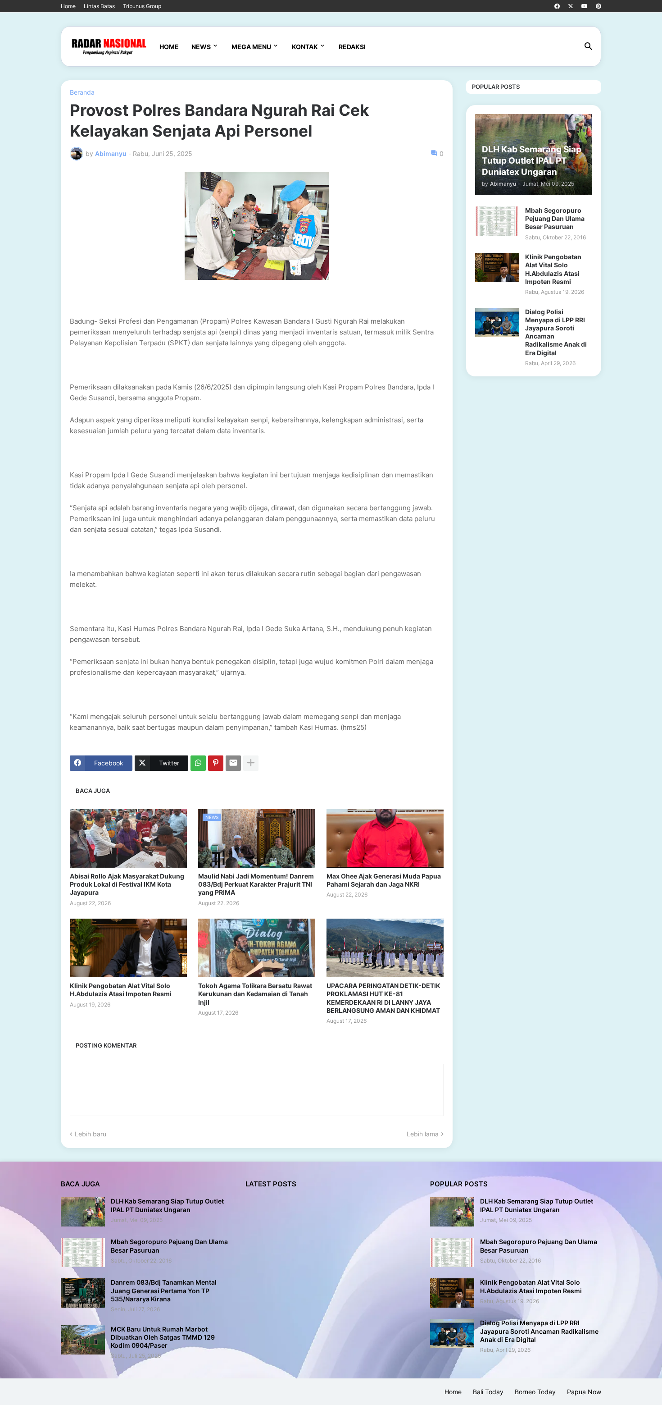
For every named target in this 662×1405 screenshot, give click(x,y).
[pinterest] (598, 6)
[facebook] (557, 6)
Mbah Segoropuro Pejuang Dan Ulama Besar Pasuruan (555, 218)
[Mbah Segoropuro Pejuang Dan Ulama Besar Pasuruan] (497, 221)
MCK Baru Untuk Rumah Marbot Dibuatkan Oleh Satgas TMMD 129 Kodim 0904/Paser (163, 1337)
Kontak (305, 46)
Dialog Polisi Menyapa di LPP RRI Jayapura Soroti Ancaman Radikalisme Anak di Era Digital (556, 332)
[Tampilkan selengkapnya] (250, 763)
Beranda (82, 92)
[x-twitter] (570, 6)
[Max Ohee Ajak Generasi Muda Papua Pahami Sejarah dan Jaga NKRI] (385, 838)
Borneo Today (535, 1392)
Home (68, 6)
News (201, 46)
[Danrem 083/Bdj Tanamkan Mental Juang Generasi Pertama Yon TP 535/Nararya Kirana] (83, 1293)
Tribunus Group (142, 6)
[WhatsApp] (198, 763)
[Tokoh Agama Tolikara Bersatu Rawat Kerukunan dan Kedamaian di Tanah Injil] (256, 948)
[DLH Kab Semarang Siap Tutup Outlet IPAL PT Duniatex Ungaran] (83, 1212)
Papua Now (584, 1392)
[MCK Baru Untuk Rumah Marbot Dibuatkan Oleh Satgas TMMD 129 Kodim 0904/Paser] (83, 1340)
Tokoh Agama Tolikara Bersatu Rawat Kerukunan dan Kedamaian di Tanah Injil (255, 994)
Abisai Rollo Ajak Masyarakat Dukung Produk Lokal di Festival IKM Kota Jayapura (127, 884)
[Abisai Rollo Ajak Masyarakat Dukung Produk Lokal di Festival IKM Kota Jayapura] (128, 838)
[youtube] (584, 6)
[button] (588, 47)
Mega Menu (251, 46)
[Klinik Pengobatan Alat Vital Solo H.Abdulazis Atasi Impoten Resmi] (128, 948)
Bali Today (488, 1392)
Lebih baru (90, 1134)
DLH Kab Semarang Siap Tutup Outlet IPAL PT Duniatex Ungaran (167, 1205)
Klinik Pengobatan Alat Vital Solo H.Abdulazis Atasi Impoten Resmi (121, 990)
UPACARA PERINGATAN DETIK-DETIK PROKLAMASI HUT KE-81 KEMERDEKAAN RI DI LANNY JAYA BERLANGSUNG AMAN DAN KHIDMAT (383, 998)
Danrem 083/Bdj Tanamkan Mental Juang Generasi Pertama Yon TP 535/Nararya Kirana (164, 1290)
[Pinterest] (215, 763)
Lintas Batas (99, 6)
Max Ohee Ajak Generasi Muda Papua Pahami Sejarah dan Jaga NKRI (383, 880)
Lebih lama (423, 1134)
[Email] (233, 763)
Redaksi (352, 46)
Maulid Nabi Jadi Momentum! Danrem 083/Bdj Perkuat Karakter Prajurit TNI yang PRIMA (256, 884)
